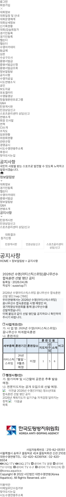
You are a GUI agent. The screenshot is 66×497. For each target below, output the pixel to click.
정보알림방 (6, 71)
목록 (5, 405)
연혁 (2, 124)
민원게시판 (6, 106)
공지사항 (5, 75)
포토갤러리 (6, 92)
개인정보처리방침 (10, 481)
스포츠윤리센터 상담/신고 (15, 113)
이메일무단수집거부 (11, 488)
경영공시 (5, 145)
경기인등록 (6, 33)
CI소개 (4, 127)
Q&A (3, 103)
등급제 (4, 50)
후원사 (4, 152)
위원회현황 (6, 138)
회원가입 (5, 5)
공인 (2, 85)
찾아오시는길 (7, 155)
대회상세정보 (7, 22)
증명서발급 (6, 61)
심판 (2, 54)
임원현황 (5, 134)
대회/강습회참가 (9, 29)
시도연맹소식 (7, 82)
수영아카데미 (7, 47)
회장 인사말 (7, 120)
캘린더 (4, 40)
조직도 (4, 131)
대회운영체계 (7, 19)
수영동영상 (6, 96)
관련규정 (5, 141)
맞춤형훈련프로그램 (11, 99)
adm (43, 478)
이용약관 (5, 485)
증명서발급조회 (9, 68)
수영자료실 (6, 78)
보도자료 (5, 89)
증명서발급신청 (9, 64)
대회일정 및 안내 (9, 15)
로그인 (4, 1)
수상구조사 (6, 57)
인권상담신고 (7, 110)
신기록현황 (6, 26)
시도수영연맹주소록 (11, 148)
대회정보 (5, 12)
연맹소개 (5, 117)
